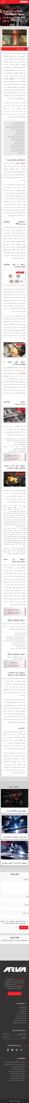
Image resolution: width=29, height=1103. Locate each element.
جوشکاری (23, 373)
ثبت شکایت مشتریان (19, 1018)
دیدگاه (26, 879)
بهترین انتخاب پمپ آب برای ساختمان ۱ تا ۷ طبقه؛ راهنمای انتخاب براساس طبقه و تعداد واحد (16, 1078)
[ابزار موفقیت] (23, 2)
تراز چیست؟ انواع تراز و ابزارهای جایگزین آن (14, 1062)
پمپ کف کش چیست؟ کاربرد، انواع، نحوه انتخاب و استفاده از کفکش (16, 1072)
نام (27, 897)
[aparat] (17, 1050)
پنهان (14, 123)
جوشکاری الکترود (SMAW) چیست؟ (17, 811)
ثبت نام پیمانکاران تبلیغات (18, 1023)
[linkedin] (8, 1050)
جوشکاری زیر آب (13, 665)
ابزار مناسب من (20, 1014)
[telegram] (12, 1050)
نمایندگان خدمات (20, 1016)
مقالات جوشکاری (20, 49)
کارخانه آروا (21, 1007)
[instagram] (21, 1050)
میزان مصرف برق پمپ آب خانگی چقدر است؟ (14, 1064)
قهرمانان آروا (21, 1011)
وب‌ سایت (25, 913)
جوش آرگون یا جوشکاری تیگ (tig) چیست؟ (14, 837)
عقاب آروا (22, 1009)
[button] (3, 2)
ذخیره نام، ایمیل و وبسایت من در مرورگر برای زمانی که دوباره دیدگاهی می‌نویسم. (13, 922)
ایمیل (26, 905)
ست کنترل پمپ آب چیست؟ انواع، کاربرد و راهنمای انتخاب (17, 1068)
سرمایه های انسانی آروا (19, 1020)
